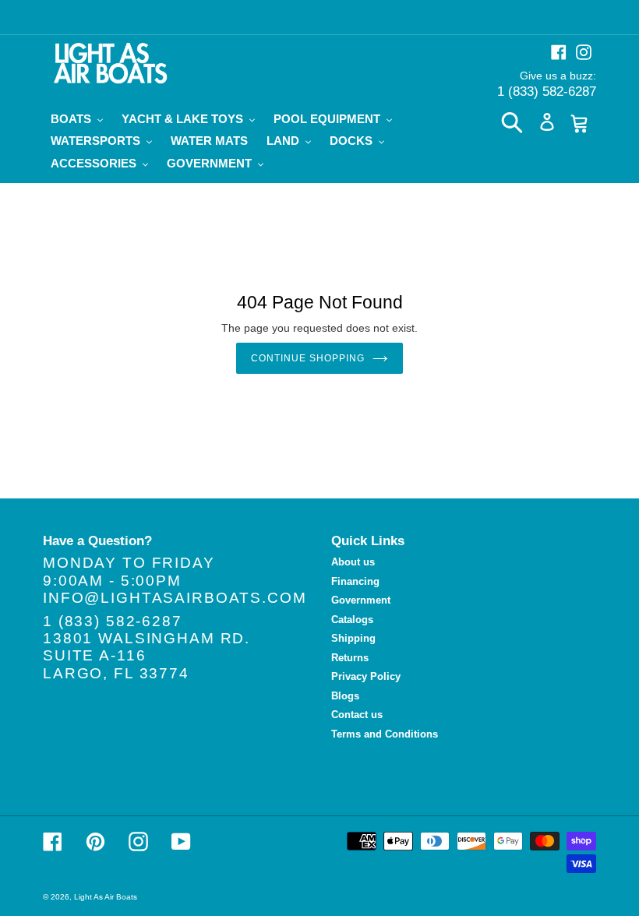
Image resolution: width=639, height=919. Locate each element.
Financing (355, 581)
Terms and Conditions (384, 734)
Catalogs (352, 619)
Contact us (357, 714)
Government (360, 600)
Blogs (345, 696)
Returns (350, 658)
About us (353, 562)
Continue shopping (307, 358)
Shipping (353, 638)
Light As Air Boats (105, 897)
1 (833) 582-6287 (546, 91)
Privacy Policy (366, 676)
